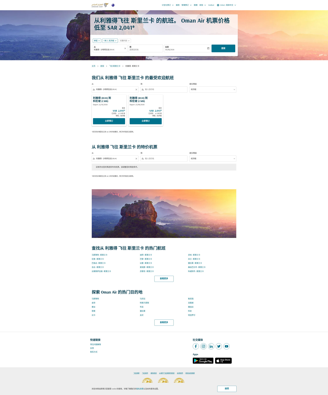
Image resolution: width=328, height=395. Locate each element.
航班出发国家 (190, 373)
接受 (227, 389)
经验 (202, 5)
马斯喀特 (95, 299)
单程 (96, 41)
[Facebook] (196, 346)
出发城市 (180, 373)
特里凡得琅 (144, 303)
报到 (178, 5)
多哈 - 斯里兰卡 (194, 255)
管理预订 (187, 5)
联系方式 (93, 352)
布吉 (142, 307)
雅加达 (190, 307)
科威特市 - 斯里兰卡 (196, 271)
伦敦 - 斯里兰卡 (98, 259)
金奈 (93, 303)
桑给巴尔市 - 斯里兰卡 (197, 267)
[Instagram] (203, 346)
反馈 (92, 348)
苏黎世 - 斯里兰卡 (147, 271)
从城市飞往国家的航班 (167, 373)
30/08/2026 (169, 50)
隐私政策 (140, 389)
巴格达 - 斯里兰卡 (99, 263)
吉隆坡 (190, 303)
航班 (102, 66)
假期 (195, 5)
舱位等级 (193, 84)
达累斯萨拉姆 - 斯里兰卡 (101, 271)
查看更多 (164, 279)
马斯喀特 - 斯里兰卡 (99, 255)
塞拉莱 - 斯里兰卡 (195, 263)
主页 (93, 66)
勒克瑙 (190, 299)
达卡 (93, 315)
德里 (93, 311)
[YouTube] (226, 346)
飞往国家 (136, 373)
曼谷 (93, 307)
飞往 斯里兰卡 (114, 66)
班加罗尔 (191, 315)
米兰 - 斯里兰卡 (194, 259)
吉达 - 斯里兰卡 (98, 267)
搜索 (223, 48)
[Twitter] (219, 346)
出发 (167, 47)
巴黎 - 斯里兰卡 (146, 259)
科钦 (190, 311)
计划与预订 (168, 5)
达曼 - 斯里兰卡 (146, 263)
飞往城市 (145, 373)
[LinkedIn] (211, 346)
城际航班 (154, 373)
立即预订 (109, 121)
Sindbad (211, 5)
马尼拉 (142, 299)
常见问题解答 (95, 345)
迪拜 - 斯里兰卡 (146, 255)
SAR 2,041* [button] (121, 28)
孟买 (142, 315)
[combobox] (109, 49)
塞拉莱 (142, 311)
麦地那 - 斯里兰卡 (147, 267)
